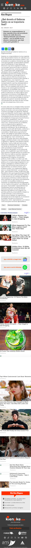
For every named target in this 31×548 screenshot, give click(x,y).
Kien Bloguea (6, 15)
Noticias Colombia (13, 205)
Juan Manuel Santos (15, 209)
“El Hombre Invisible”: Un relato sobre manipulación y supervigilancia (15, 499)
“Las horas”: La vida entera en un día (15, 502)
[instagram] (11, 8)
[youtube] (22, 8)
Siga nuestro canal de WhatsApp (13, 267)
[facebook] (25, 8)
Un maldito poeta (9, 505)
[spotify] (4, 8)
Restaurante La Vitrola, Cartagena (14, 508)
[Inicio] (15, 4)
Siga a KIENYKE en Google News (13, 259)
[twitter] (14, 8)
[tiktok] (7, 8)
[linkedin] (18, 8)
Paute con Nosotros (15, 528)
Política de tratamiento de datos (15, 525)
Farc (3, 205)
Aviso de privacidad (15, 522)
